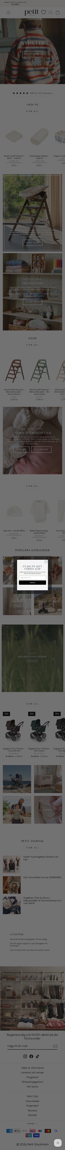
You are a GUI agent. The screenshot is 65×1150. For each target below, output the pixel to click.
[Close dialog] (45, 561)
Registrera (32, 582)
